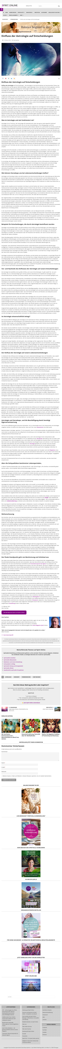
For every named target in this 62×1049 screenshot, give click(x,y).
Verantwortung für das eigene (38, 563)
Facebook (45, 1027)
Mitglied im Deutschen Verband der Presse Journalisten (30, 1041)
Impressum (45, 1014)
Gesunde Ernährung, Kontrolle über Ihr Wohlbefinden (31, 735)
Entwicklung (12, 603)
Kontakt (24, 1033)
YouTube (45, 1030)
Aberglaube (39, 438)
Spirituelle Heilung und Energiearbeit (13, 666)
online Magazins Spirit (38, 625)
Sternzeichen (16, 40)
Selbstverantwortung (12, 501)
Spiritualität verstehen (9, 658)
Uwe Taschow (36, 677)
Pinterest (45, 1034)
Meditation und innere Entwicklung (13, 662)
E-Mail (3, 767)
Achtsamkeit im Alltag (9, 664)
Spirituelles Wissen (9, 668)
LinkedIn (44, 1032)
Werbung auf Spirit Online (28, 1010)
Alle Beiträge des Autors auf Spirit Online (14, 612)
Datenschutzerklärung (48, 1012)
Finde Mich (24, 1036)
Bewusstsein (40, 427)
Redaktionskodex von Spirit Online (30, 1021)
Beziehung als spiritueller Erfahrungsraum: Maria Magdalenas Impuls (10, 1024)
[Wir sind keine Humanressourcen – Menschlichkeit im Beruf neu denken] (11, 726)
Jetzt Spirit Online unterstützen (32, 702)
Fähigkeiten (52, 450)
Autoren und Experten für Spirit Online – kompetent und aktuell (29, 1013)
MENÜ (2, 10)
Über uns (24, 1024)
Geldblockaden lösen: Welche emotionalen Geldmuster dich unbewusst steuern (9, 1018)
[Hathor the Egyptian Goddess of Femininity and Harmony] (51, 726)
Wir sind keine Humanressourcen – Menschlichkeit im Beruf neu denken (10, 736)
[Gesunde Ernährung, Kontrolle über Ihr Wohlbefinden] (31, 726)
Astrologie (32, 443)
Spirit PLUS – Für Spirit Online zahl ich (30, 1038)
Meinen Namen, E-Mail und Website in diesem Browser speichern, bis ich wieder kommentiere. (27, 776)
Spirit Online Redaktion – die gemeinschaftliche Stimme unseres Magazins (10, 1029)
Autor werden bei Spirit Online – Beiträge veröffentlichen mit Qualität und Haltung (30, 1018)
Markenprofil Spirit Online (28, 1031)
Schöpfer (46, 497)
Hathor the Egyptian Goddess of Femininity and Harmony (50, 735)
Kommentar (4, 751)
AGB (43, 1017)
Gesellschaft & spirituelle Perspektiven (14, 670)
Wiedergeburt (36, 596)
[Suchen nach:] (31, 997)
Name (3, 763)
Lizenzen (44, 1019)
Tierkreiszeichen (26, 677)
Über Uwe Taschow (26, 1029)
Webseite (4, 771)
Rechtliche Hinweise (47, 1010)
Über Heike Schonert (27, 1026)
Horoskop (16, 677)
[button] (3, 78)
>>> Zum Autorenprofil (7, 635)
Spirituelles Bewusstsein (10, 660)
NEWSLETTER (29, 5)
